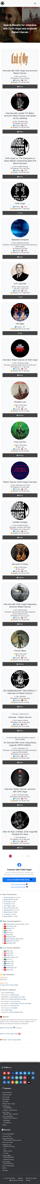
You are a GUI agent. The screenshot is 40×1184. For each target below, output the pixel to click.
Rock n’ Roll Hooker (8, 1166)
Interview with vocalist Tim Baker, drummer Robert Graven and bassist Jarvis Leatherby (20, 116)
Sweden (8, 963)
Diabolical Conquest (20, 239)
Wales (7, 951)
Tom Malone (7, 1122)
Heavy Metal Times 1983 (18, 997)
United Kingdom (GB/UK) (13, 939)
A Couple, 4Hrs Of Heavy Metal (9, 985)
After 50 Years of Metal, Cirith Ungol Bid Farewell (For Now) (20, 833)
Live (4, 1149)
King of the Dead (8, 908)
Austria (8, 953)
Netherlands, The (11, 941)
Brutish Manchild (8, 1157)
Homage (5, 1170)
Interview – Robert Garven (20, 717)
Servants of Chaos (20, 564)
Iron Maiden (14, 1008)
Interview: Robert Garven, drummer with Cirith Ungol (20, 790)
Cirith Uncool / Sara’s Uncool (12, 1140)
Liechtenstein (9, 967)
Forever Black (20, 650)
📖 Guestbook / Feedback (16, 1180)
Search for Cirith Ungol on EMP (9, 1034)
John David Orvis (14, 1005)
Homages (20, 323)
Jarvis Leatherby (7, 1116)
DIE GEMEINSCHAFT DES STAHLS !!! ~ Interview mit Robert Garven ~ (20, 692)
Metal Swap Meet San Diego (18, 999)
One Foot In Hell (7, 1142)
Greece (8, 932)
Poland (8, 935)
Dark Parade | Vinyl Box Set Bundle (21, 1003)
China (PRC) (9, 926)
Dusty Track (3, 979)
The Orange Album (8, 1134)
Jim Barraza (7, 914)
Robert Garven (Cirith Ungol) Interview (20, 481)
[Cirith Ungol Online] (3, 3)
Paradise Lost (20, 401)
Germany (8, 928)
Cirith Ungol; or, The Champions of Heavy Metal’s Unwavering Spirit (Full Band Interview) (20, 161)
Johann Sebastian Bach (16, 1012)
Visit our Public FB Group (18, 884)
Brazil (7, 959)
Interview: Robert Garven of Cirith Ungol (20, 359)
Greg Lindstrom (8, 916)
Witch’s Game (7, 1151)
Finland (8, 965)
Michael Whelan (8, 899)
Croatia (8, 955)
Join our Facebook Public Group (18, 880)
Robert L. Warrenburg (10, 1110)
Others (4, 1125)
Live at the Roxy (15, 1001)
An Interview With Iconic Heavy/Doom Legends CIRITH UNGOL (20, 743)
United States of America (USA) (15, 924)
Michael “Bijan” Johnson (10, 1114)
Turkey (8, 970)
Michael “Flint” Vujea (8, 1104)
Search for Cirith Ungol (6, 1028)
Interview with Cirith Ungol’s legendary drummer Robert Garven (20, 605)
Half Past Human (8, 1159)
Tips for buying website (14, 1040)
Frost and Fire (20, 441)
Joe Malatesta (7, 1107)
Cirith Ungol (20, 203)
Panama (8, 961)
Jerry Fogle (7, 906)
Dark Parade (6, 1162)
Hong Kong (9, 937)
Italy (7, 930)
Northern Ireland (10, 957)
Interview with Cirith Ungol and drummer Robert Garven (20, 71)
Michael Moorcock (9, 910)
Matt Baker (6, 1120)
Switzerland (9, 943)
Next (27, 856)
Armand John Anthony (10, 1118)
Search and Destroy (9, 897)
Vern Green (6, 1112)
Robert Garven (8, 912)
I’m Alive (5, 1153)
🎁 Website (3, 1040)
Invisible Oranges (20, 522)
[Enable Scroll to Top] (36, 1180)
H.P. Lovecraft (20, 283)
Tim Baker (7, 904)
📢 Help (28, 1180)
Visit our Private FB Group (18, 887)
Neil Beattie (5, 1099)
